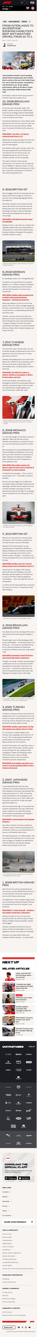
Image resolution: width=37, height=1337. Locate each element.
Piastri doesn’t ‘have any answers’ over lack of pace (24, 1020)
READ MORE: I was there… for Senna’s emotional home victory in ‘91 (15, 135)
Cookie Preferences (9, 1282)
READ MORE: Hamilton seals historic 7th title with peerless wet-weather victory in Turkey (17, 727)
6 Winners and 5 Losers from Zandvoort (24, 999)
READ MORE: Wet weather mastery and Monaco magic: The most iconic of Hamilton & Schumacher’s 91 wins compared (18, 467)
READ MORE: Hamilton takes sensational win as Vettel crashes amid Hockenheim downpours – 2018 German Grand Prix (17, 297)
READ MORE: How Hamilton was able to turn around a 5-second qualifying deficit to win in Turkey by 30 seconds (18, 765)
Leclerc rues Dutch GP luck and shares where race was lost (23, 975)
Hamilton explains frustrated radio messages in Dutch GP (23, 1009)
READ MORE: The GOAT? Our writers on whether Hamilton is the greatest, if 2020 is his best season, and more (17, 374)
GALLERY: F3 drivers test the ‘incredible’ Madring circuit (24, 1031)
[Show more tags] (30, 21)
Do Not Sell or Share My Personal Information (17, 1268)
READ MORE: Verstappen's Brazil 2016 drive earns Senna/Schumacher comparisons (17, 656)
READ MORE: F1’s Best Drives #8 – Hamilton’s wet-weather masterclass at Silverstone (18, 911)
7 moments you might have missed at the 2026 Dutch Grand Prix (24, 986)
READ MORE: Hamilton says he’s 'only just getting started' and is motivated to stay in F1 (18, 564)
